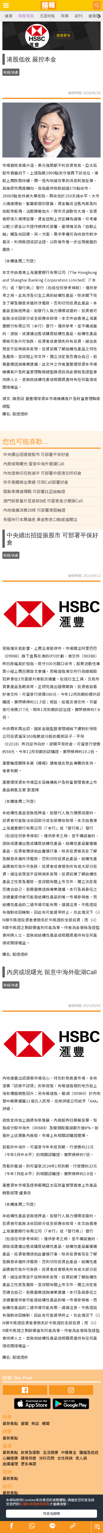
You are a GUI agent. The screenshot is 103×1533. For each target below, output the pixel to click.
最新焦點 (10, 1423)
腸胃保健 (28, 1458)
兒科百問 (46, 1458)
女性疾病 (65, 1458)
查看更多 (63, 35)
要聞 (25, 1423)
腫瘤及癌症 (88, 1452)
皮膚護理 (10, 1464)
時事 (65, 16)
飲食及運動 (30, 1452)
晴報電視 (26, 16)
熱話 (35, 1423)
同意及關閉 (51, 1513)
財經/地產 (11, 72)
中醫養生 (68, 1452)
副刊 (78, 16)
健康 (8, 16)
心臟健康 (10, 1458)
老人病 (81, 1458)
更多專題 (28, 1464)
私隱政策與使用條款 (34, 1503)
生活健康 (50, 1452)
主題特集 (47, 16)
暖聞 (46, 1423)
